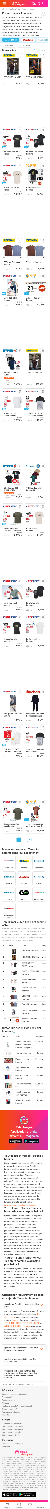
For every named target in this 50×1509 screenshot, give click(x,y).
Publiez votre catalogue (11, 1412)
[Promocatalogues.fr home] (17, 3)
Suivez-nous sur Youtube (11, 1432)
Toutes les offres (13, 9)
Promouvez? (7, 1397)
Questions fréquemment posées (14, 1394)
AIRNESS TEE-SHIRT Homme (17, 1326)
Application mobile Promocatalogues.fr (17, 1406)
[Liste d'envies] (38, 3)
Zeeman (15, 1320)
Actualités (6, 1415)
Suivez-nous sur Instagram (12, 1429)
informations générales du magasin (20, 1205)
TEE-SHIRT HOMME (13, 1323)
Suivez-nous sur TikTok (11, 1435)
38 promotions (9, 50)
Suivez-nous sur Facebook (12, 1426)
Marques (5, 1403)
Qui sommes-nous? (9, 1409)
